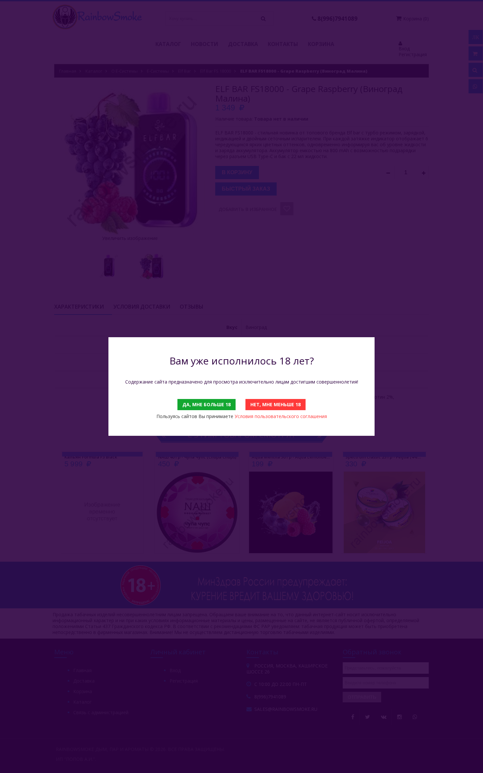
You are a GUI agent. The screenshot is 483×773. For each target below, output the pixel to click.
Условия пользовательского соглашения (281, 416)
